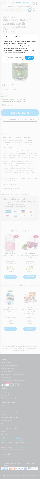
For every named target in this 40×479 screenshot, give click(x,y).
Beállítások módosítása (15, 58)
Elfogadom (29, 58)
